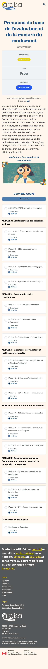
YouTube (35, 556)
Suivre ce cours (24, 87)
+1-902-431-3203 (9, 634)
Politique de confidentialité (13, 605)
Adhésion (5, 584)
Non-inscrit (24, 59)
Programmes (7, 592)
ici (27, 101)
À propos (5, 581)
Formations (6, 589)
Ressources (6, 586)
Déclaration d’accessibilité (13, 608)
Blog (4, 595)
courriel (37, 549)
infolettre (8, 568)
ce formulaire (24, 553)
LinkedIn (19, 556)
